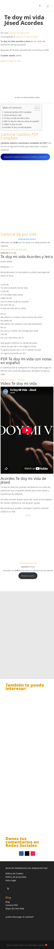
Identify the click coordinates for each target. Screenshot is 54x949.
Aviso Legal (10, 880)
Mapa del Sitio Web (14, 908)
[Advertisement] (27, 629)
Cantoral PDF (11, 905)
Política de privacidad (15, 877)
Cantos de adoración (19, 32)
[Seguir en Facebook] (21, 853)
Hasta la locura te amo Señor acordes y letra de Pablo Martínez (26, 817)
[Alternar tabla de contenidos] (36, 108)
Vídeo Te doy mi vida (13, 124)
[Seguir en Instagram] (33, 853)
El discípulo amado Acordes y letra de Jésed (27, 772)
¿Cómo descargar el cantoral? (19, 917)
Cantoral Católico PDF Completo (18, 112)
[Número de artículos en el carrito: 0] (8, 888)
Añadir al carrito (28, 575)
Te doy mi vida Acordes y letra (17, 118)
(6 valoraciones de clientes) (14, 249)
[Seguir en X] (27, 853)
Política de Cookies (14, 873)
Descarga (21, 380)
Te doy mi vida (31, 36)
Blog (7, 901)
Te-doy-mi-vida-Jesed (8, 380)
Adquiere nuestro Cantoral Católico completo (25, 156)
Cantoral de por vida (12, 115)
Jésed (18, 36)
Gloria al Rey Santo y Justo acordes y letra (22, 728)
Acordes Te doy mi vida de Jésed (17, 127)
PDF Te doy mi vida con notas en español (21, 121)
